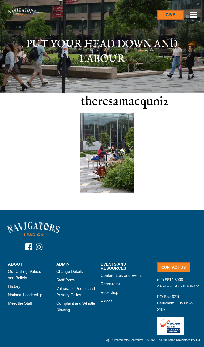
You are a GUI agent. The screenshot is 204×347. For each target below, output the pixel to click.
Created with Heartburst (127, 339)
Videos (107, 301)
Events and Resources (113, 266)
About (15, 264)
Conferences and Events (122, 275)
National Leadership (25, 295)
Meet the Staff (20, 303)
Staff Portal (65, 280)
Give (170, 14)
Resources (110, 284)
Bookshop (109, 292)
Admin (63, 264)
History (14, 286)
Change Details (69, 271)
